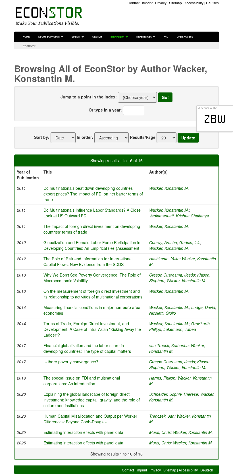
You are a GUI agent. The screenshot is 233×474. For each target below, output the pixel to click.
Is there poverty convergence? (70, 361)
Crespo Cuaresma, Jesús (172, 275)
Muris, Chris (160, 432)
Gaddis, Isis (189, 242)
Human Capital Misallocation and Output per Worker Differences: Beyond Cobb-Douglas (90, 418)
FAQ (166, 36)
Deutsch (212, 2)
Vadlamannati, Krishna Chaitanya (179, 216)
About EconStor (49, 36)
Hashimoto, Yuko (164, 258)
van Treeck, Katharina (169, 345)
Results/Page (142, 137)
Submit (76, 36)
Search (97, 36)
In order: (85, 137)
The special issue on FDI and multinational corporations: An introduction (81, 380)
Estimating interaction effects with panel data (83, 432)
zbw (215, 119)
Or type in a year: (105, 110)
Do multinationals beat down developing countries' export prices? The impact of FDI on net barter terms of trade (93, 193)
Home (26, 36)
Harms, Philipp (162, 378)
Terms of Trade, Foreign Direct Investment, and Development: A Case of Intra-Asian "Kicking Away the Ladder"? (92, 329)
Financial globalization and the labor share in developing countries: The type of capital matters (87, 348)
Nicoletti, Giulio (162, 313)
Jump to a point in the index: (89, 97)
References (144, 36)
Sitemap (175, 2)
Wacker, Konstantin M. (169, 188)
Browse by (118, 36)
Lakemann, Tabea (179, 329)
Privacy (161, 2)
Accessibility (193, 2)
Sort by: (41, 137)
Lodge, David (203, 307)
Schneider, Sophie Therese (173, 394)
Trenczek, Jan (161, 416)
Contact (134, 2)
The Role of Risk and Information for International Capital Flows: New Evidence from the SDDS (87, 261)
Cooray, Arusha (163, 242)
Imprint (147, 2)
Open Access (185, 36)
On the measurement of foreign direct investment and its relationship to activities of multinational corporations (92, 294)
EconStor (29, 45)
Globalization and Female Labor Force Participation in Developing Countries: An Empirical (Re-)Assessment (91, 245)
